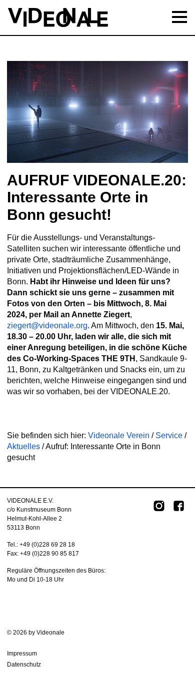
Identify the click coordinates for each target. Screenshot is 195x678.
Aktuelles (23, 446)
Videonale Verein (119, 435)
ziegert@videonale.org (47, 325)
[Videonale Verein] (97, 17)
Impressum (22, 653)
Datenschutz (24, 664)
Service (169, 435)
